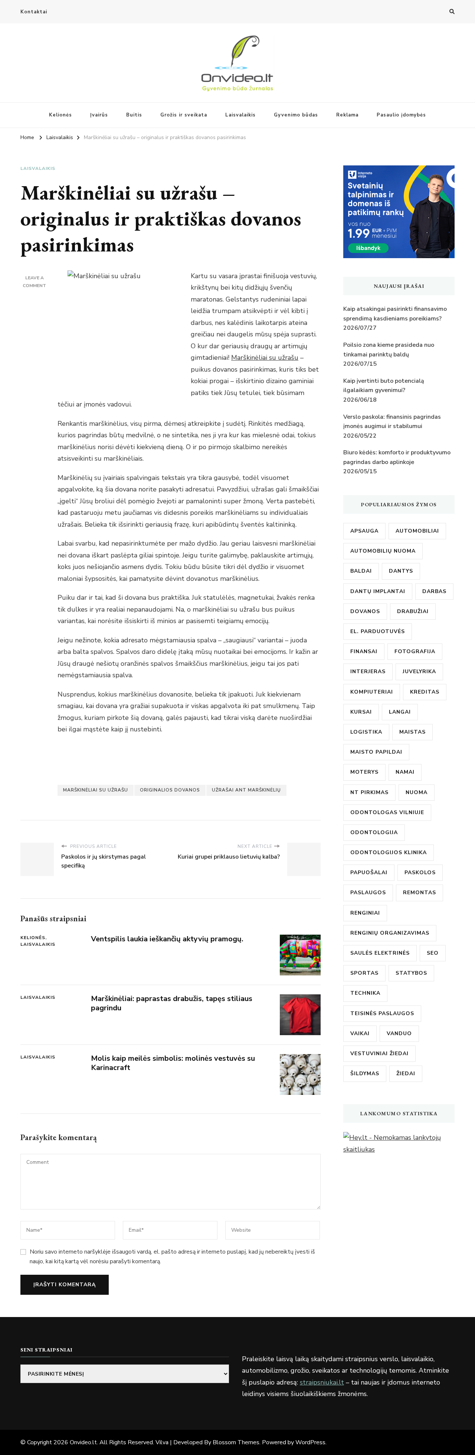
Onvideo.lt (83, 1442)
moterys (364, 772)
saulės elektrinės (380, 953)
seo (433, 953)
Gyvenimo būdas (296, 115)
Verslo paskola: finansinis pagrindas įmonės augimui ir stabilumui (392, 422)
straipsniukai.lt (322, 1382)
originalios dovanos (170, 790)
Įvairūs (99, 115)
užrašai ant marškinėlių (246, 790)
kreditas (424, 691)
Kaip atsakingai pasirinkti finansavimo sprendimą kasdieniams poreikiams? (395, 314)
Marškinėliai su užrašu (264, 357)
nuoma (417, 792)
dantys (401, 571)
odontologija (374, 832)
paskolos (420, 872)
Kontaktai (33, 12)
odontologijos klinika (388, 852)
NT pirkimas (369, 792)
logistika (366, 731)
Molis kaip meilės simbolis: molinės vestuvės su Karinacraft (173, 1063)
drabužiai (413, 611)
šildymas (364, 1073)
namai (405, 772)
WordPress (310, 1442)
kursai (361, 711)
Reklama (347, 115)
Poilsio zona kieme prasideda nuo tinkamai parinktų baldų (388, 350)
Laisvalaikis (240, 115)
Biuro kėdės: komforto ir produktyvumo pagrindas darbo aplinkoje (397, 457)
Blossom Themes (236, 1442)
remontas (419, 892)
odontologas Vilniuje (387, 812)
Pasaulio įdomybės (401, 115)
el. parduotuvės (377, 631)
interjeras (368, 671)
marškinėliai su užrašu (95, 790)
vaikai (360, 1033)
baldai (361, 571)
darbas (434, 591)
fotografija (414, 651)
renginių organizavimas (389, 932)
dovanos (365, 611)
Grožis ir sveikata (183, 115)
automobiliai (417, 530)
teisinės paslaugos (382, 1013)
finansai (363, 651)
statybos (411, 973)
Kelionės (60, 115)
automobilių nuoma (383, 550)
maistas (412, 731)
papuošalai (368, 872)
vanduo (399, 1033)
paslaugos (368, 892)
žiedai (405, 1073)
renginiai (365, 912)
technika (365, 993)
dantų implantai (377, 591)
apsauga (364, 530)
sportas (364, 973)
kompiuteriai (371, 691)
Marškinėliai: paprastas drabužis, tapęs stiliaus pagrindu (171, 1003)
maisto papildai (376, 752)
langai (400, 711)
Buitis (134, 115)
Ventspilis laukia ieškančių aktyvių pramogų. (167, 939)
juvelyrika (419, 671)
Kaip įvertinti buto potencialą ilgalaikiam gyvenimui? (383, 386)
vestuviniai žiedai (379, 1053)
